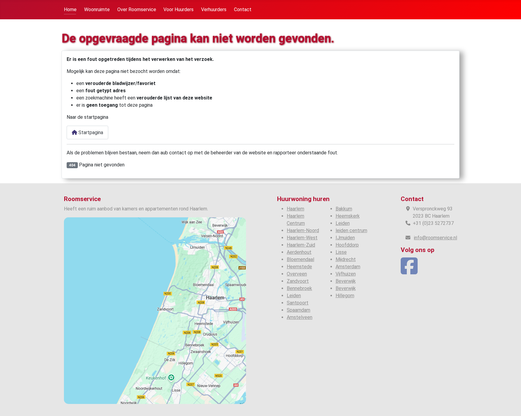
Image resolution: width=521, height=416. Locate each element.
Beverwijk (346, 281)
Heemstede (299, 266)
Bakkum (344, 209)
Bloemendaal (300, 259)
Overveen (297, 274)
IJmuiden (345, 238)
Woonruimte (97, 9)
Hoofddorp (347, 245)
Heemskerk (348, 216)
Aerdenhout (299, 252)
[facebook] (409, 271)
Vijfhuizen (346, 274)
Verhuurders (213, 9)
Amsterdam (348, 266)
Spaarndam (298, 310)
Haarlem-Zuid (301, 245)
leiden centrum (351, 230)
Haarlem (295, 209)
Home (70, 9)
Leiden (294, 295)
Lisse (341, 252)
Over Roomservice (136, 9)
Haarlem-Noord (303, 230)
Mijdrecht (346, 259)
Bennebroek (299, 288)
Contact (242, 9)
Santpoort (297, 303)
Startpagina (90, 132)
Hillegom (345, 295)
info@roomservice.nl (435, 238)
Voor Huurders (178, 9)
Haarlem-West (302, 238)
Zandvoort (298, 281)
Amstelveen (299, 317)
